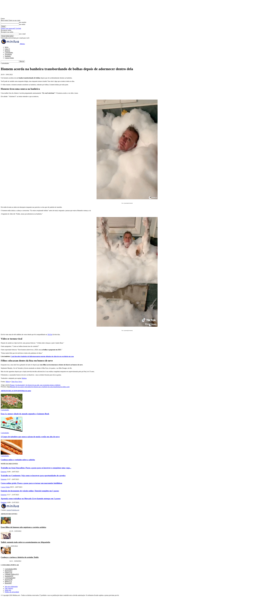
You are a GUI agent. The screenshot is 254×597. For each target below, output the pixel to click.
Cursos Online (9, 58)
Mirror (8, 381)
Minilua (24, 378)
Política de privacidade (12, 592)
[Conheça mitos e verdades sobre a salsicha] (11, 454)
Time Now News (16, 381)
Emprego (4, 472)
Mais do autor (26, 391)
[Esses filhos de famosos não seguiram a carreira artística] (6, 523)
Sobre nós (8, 590)
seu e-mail (22, 34)
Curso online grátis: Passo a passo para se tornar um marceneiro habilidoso (31, 483)
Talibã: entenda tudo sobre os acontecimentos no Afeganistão (25, 542)
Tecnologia (8, 54)
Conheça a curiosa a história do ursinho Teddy (20, 557)
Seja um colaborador (11, 586)
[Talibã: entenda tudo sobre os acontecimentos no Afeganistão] (6, 538)
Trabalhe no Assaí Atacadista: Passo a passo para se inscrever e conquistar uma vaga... (36, 468)
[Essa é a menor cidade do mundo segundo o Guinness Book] (11, 408)
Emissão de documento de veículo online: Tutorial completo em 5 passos (30, 491)
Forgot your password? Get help (11, 28)
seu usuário (22, 22)
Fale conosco (9, 588)
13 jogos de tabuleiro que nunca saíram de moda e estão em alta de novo (30, 437)
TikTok (50, 334)
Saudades (8, 56)
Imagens (7, 51)
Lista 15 (7, 49)
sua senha (22, 24)
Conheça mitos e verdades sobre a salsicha (18, 460)
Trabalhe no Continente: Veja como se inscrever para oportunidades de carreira (33, 476)
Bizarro (3, 546)
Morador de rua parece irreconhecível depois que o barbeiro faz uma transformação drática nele (40, 387)
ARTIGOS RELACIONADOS (11, 391)
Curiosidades (9, 52)
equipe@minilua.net (13, 510)
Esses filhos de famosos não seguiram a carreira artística (23, 527)
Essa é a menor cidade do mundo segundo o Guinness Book (25, 414)
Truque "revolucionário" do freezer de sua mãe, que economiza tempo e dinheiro (35, 385)
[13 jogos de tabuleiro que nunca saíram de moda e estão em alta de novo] (11, 431)
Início (6, 47)
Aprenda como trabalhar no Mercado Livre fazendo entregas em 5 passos (31, 499)
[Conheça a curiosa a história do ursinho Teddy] (6, 553)
